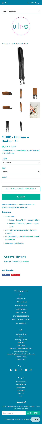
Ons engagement (21, 340)
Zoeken (21, 337)
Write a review (23, 262)
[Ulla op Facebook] (11, 370)
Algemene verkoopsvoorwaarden (21, 348)
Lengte (4, 159)
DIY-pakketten (21, 384)
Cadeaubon (21, 390)
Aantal (4, 177)
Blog (21, 396)
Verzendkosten (21, 150)
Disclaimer (21, 342)
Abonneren (33, 413)
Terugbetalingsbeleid (21, 351)
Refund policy (21, 359)
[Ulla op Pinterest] (16, 370)
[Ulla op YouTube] (26, 370)
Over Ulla (21, 393)
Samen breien (21, 387)
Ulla (22, 419)
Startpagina (5, 44)
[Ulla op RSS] (31, 370)
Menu (6, 3)
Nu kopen (21, 197)
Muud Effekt (10, 240)
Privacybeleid (21, 345)
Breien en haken (21, 382)
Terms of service (21, 357)
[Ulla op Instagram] (21, 370)
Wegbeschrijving (21, 334)
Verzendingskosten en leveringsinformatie (21, 354)
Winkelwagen (35, 3)
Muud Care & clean (30, 237)
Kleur (3, 168)
